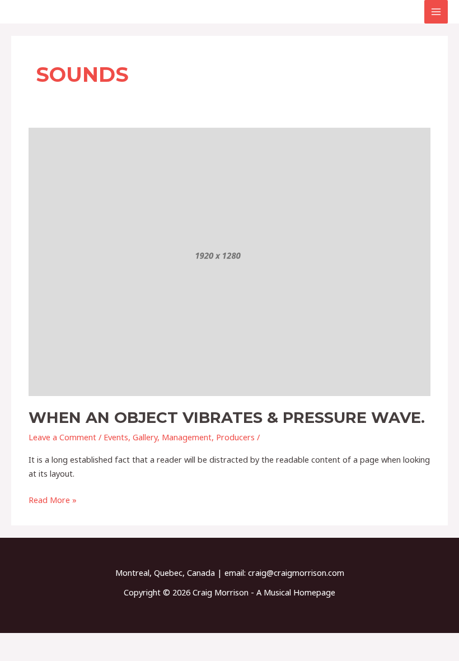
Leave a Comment (62, 437)
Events (116, 437)
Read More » (53, 499)
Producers (235, 437)
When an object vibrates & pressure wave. (227, 417)
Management (187, 437)
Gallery (145, 437)
